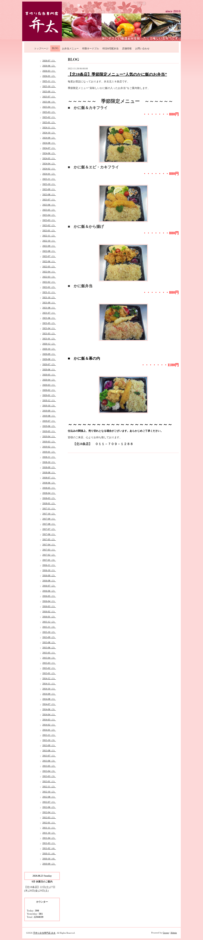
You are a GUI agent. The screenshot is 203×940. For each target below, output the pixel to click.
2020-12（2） (49, 344)
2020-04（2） (49, 380)
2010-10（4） (49, 858)
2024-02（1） (49, 169)
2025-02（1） (49, 117)
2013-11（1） (49, 735)
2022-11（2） (49, 235)
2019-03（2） (49, 441)
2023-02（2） (49, 225)
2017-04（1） (49, 544)
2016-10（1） (49, 570)
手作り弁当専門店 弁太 (44, 933)
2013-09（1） (49, 745)
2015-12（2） (49, 622)
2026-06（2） (49, 66)
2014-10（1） (49, 689)
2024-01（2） (49, 174)
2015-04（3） (49, 658)
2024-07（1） (49, 148)
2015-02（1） (49, 668)
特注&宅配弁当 (110, 48)
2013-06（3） (49, 761)
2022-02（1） (49, 282)
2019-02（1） (49, 447)
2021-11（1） (49, 292)
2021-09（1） (49, 302)
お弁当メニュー (70, 48)
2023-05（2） (49, 210)
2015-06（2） (49, 647)
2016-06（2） (49, 591)
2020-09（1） (49, 354)
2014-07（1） (49, 704)
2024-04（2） (49, 163)
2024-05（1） (49, 158)
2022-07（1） (49, 256)
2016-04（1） (49, 601)
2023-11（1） (49, 179)
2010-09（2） (49, 864)
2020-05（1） (49, 374)
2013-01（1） (49, 781)
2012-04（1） (49, 812)
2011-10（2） (49, 833)
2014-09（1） (49, 694)
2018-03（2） (49, 498)
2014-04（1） (49, 714)
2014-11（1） (49, 683)
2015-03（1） (49, 663)
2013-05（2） (49, 766)
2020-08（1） (49, 359)
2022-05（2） (49, 266)
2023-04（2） (49, 215)
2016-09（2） (49, 575)
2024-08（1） (49, 143)
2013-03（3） (49, 776)
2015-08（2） (49, 642)
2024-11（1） (49, 127)
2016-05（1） (49, 596)
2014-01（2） (49, 730)
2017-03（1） (49, 550)
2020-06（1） (49, 369)
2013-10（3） (49, 740)
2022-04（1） (49, 271)
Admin (173, 932)
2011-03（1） (49, 843)
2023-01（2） (49, 230)
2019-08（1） (49, 416)
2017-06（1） (49, 534)
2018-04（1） (49, 493)
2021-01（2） (49, 338)
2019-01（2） (49, 452)
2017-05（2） (49, 539)
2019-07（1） (49, 421)
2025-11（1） (49, 81)
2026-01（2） (49, 76)
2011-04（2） (49, 838)
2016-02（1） (49, 611)
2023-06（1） (49, 205)
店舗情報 (127, 48)
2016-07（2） (49, 586)
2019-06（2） (49, 426)
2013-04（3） (49, 771)
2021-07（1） (49, 313)
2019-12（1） (49, 400)
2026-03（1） (49, 71)
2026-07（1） (49, 60)
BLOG (55, 48)
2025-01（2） (49, 122)
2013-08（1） (49, 750)
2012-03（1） (49, 817)
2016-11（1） (49, 565)
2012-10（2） (49, 791)
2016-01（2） (49, 616)
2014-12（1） (49, 678)
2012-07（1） (49, 802)
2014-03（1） (49, 719)
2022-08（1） (49, 251)
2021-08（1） (49, 308)
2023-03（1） (49, 220)
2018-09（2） (49, 467)
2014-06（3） (49, 709)
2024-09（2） (49, 138)
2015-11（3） (49, 627)
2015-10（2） (49, 632)
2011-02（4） (49, 848)
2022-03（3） (49, 277)
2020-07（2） (49, 364)
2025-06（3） (49, 102)
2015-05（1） (49, 652)
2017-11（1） (49, 508)
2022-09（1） (49, 246)
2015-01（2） (49, 673)
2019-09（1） (49, 411)
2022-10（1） (49, 241)
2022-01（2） (49, 287)
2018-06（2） (49, 483)
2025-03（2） (49, 112)
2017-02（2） (49, 555)
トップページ (41, 48)
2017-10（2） (49, 513)
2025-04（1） (49, 107)
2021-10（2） (49, 297)
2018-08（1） (49, 472)
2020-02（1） (49, 390)
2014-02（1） (49, 725)
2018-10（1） (49, 462)
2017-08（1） (49, 524)
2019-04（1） (49, 436)
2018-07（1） (49, 477)
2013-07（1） (49, 755)
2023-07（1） (49, 199)
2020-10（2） (49, 349)
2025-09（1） (49, 91)
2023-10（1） (49, 184)
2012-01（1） (49, 822)
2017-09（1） (49, 519)
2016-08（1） (49, 580)
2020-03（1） (49, 385)
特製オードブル (90, 48)
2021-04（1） (49, 328)
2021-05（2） (49, 323)
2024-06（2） (49, 153)
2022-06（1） (49, 261)
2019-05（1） (49, 431)
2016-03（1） (49, 606)
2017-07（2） (49, 529)
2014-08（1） (49, 699)
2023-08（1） (49, 194)
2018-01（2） (49, 503)
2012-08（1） (49, 797)
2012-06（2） (49, 807)
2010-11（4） (49, 853)
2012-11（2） (49, 786)
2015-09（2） (49, 637)
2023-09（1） (49, 189)
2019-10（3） (49, 405)
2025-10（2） (49, 86)
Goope (166, 932)
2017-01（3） (49, 560)
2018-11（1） (49, 457)
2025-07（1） (49, 96)
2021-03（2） (49, 333)
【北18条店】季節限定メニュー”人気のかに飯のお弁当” (117, 74)
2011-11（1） (49, 828)
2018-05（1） (49, 488)
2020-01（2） (49, 395)
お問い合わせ (142, 48)
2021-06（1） (49, 318)
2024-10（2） (49, 132)
